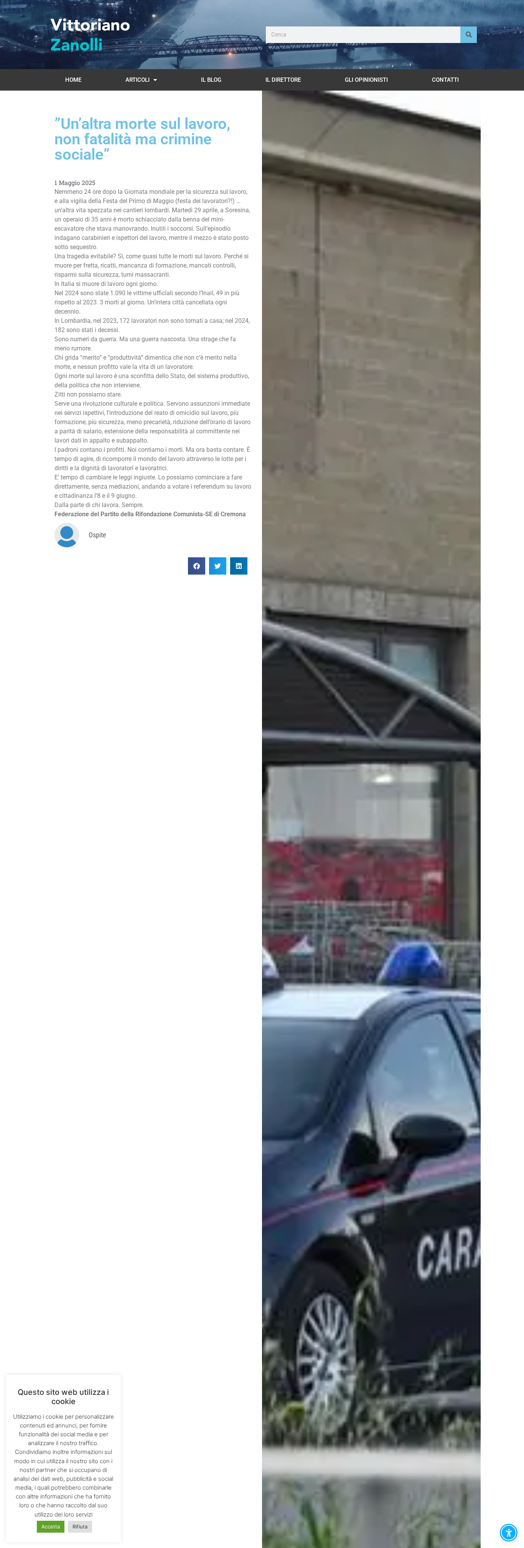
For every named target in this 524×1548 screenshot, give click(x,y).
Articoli (137, 79)
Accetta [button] (50, 1526)
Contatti (445, 79)
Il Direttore (283, 79)
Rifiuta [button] (80, 1526)
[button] (196, 566)
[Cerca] (468, 34)
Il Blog (211, 79)
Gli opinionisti (366, 79)
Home (73, 79)
